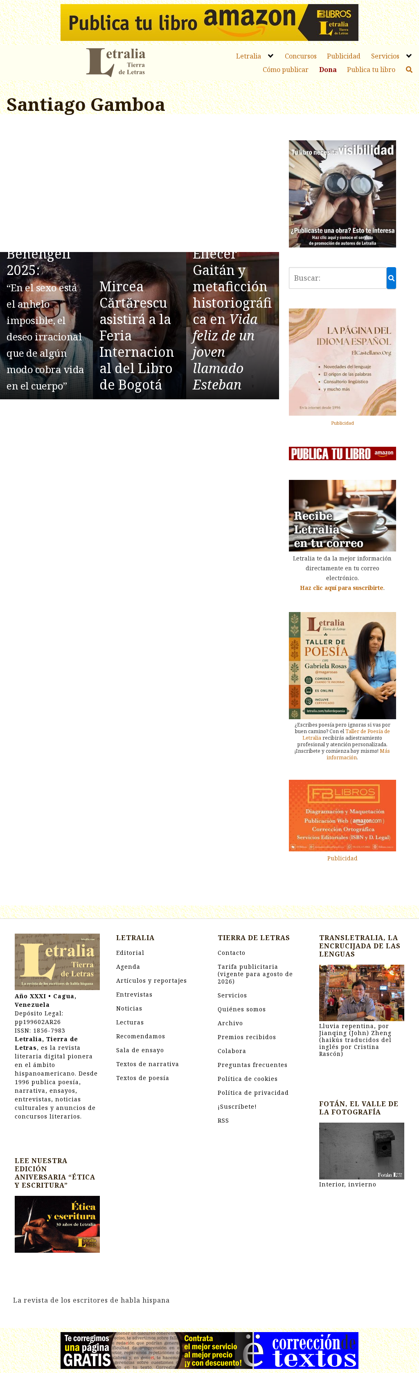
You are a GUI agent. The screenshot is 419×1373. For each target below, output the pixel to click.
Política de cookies (248, 1079)
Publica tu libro (371, 69)
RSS (223, 1120)
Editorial (130, 953)
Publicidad (343, 56)
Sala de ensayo (140, 1050)
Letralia (248, 56)
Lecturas (130, 1022)
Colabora (232, 1051)
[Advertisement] (140, 184)
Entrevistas (134, 994)
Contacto (232, 953)
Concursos (301, 56)
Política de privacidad (253, 1092)
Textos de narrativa (147, 1064)
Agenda (128, 966)
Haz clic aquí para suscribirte (341, 588)
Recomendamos (140, 1036)
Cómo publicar (286, 69)
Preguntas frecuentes (253, 1065)
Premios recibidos (247, 1037)
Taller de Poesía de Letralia (346, 734)
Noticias (129, 1008)
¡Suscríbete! (237, 1106)
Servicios (385, 56)
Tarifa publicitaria (255, 974)
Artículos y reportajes (151, 980)
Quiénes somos (242, 1009)
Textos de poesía (142, 1078)
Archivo (230, 1023)
